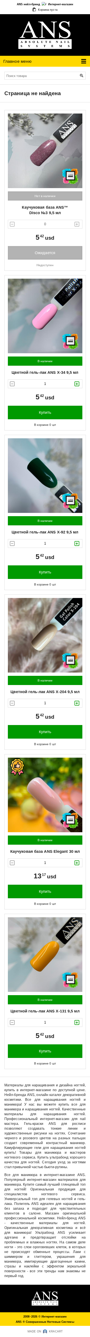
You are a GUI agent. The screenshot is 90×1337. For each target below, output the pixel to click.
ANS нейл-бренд (29, 4)
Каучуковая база (45, 851)
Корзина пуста (47, 9)
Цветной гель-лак (45, 372)
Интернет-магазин (60, 4)
